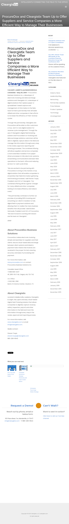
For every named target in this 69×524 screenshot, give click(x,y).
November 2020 (56, 147)
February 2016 (55, 282)
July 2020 (53, 160)
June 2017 (53, 236)
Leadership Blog (55, 96)
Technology (28, 42)
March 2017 (54, 246)
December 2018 (55, 203)
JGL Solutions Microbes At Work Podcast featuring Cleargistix (56, 73)
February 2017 (55, 249)
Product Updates (56, 109)
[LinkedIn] (61, 5)
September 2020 (56, 153)
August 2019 (54, 186)
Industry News (29, 41)
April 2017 (53, 243)
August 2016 (54, 266)
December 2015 (55, 289)
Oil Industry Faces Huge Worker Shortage (34, 390)
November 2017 (55, 229)
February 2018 (55, 226)
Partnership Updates (13, 42)
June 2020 (53, 163)
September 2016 (56, 262)
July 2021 (53, 134)
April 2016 (53, 276)
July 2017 (53, 233)
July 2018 (53, 216)
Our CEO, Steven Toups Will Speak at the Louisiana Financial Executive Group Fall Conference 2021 (56, 58)
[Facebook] (63, 5)
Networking (54, 99)
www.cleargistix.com (15, 322)
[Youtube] (66, 5)
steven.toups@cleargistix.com (18, 336)
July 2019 (53, 190)
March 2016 (54, 279)
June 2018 (53, 219)
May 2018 (53, 223)
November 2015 (55, 292)
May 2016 (53, 272)
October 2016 (55, 259)
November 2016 (55, 256)
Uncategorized (55, 116)
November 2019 (55, 180)
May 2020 (53, 167)
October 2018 (55, 206)
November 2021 (55, 130)
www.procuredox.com (15, 262)
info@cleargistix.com (15, 325)
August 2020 (54, 157)
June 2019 (53, 193)
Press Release (21, 42)
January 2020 (55, 176)
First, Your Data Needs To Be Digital (11, 374)
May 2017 (53, 239)
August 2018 (54, 213)
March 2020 (54, 173)
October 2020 (55, 150)
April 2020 (53, 170)
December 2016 (55, 252)
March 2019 (54, 196)
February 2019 (55, 200)
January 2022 (55, 127)
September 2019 (56, 183)
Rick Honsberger (13, 40)
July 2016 (53, 269)
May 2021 (53, 140)
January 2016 (54, 286)
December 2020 (56, 143)
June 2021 (53, 137)
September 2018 (56, 210)
